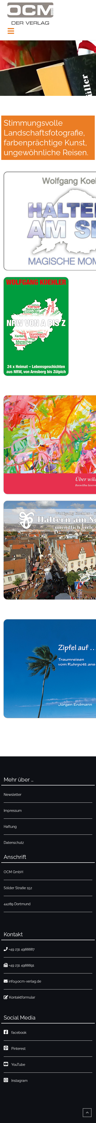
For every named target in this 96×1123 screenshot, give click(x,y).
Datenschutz (14, 843)
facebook (17, 1033)
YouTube (17, 1065)
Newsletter (12, 795)
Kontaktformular (22, 997)
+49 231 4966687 (21, 949)
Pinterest (17, 1049)
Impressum (13, 811)
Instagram (18, 1081)
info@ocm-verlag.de (25, 981)
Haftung (10, 827)
